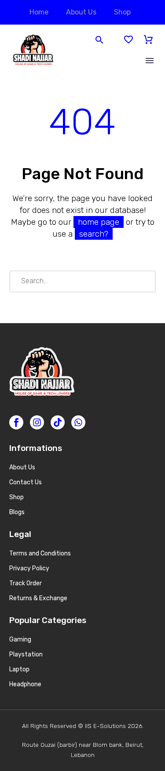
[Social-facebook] (16, 422)
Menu (150, 60)
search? (93, 234)
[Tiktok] (58, 422)
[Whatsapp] (78, 422)
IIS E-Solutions (105, 725)
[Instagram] (37, 422)
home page (98, 222)
